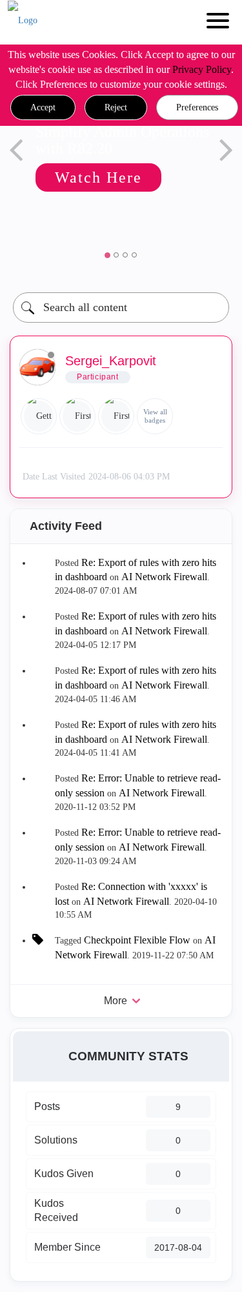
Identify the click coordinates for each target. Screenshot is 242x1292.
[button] (43, 108)
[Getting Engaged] (39, 416)
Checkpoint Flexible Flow (137, 939)
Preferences (197, 107)
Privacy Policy (201, 69)
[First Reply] (77, 416)
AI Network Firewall (164, 576)
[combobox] (121, 307)
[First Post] (116, 416)
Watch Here (73, 177)
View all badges (155, 416)
